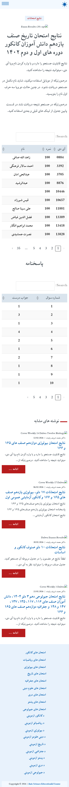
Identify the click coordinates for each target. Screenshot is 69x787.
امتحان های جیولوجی (34, 709)
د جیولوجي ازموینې (34, 772)
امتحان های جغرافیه (35, 681)
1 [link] (58, 248)
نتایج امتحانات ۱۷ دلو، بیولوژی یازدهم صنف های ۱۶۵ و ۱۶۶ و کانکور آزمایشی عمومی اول (35, 494)
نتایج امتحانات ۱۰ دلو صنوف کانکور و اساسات (40, 549)
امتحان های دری (37, 694)
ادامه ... (13, 469)
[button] (55, 149)
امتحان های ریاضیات (34, 660)
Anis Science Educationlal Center (44, 784)
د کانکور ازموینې (35, 715)
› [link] (12, 248)
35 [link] (18, 248)
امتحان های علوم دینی (34, 688)
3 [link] (46, 248)
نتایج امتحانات (34, 18)
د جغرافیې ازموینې (36, 751)
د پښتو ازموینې (37, 758)
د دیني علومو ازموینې (34, 736)
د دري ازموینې (37, 765)
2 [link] (52, 248)
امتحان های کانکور (36, 652)
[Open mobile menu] (5, 3)
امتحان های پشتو (37, 702)
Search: (61, 136)
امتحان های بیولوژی (35, 667)
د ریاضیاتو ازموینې (34, 723)
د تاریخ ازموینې (37, 744)
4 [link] (40, 248)
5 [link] (34, 248)
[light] (64, 4)
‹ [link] (64, 248)
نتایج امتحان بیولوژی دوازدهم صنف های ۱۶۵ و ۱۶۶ (35, 445)
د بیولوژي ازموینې (34, 730)
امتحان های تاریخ (37, 673)
